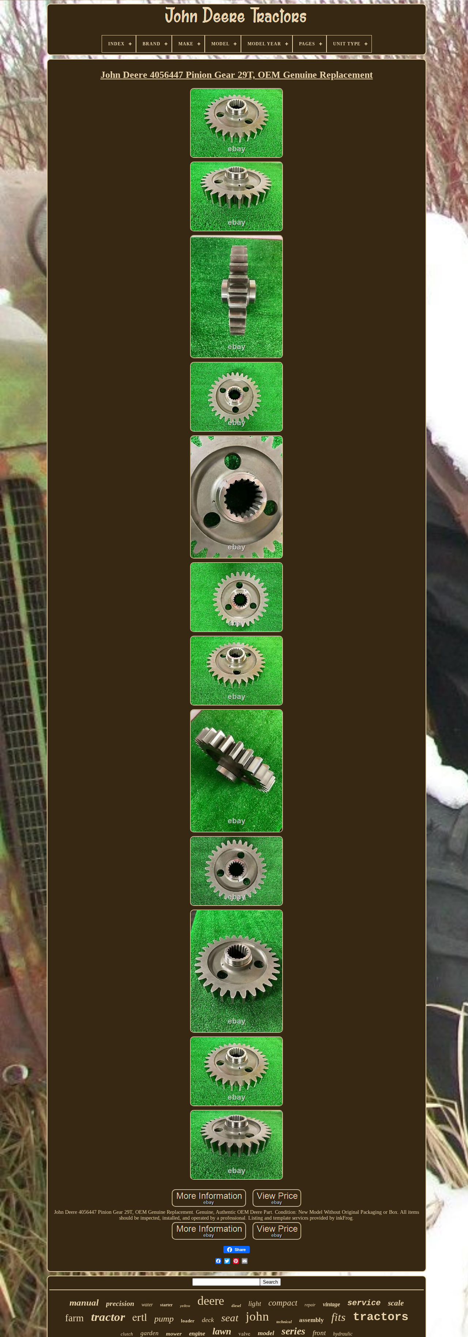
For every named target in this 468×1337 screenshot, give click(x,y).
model (266, 1333)
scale (396, 1303)
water (147, 1304)
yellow (185, 1306)
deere (210, 1300)
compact (282, 1302)
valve (244, 1333)
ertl (139, 1316)
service (364, 1303)
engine (197, 1333)
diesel (236, 1305)
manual (84, 1302)
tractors (380, 1317)
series (293, 1331)
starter (166, 1304)
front (319, 1333)
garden (149, 1333)
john (257, 1316)
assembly (311, 1320)
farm (74, 1318)
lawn (221, 1331)
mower (174, 1334)
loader (188, 1320)
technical (284, 1321)
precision (120, 1303)
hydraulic (342, 1334)
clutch (127, 1334)
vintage (331, 1304)
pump (164, 1318)
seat (229, 1317)
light (254, 1303)
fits (338, 1317)
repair (310, 1304)
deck (208, 1319)
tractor (108, 1316)
